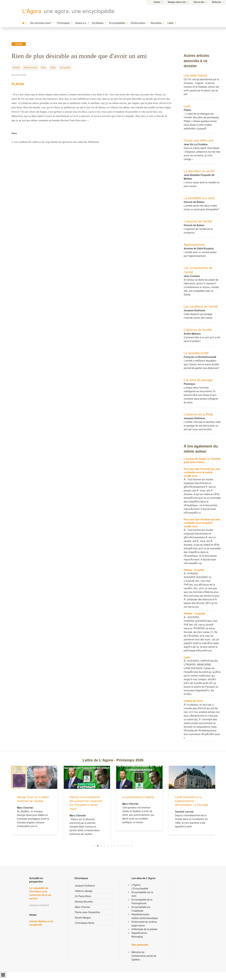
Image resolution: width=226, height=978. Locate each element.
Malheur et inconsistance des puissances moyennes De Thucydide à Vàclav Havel (33, 803)
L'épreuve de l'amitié (198, 329)
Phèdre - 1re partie (194, 613)
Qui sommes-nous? (40, 23)
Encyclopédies (117, 23)
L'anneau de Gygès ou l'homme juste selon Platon (202, 460)
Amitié (18, 44)
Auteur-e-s (80, 23)
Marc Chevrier (82, 907)
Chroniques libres (84, 923)
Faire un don (199, 2)
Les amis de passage (198, 380)
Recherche (216, 2)
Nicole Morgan (83, 917)
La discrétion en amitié (199, 171)
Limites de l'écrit (193, 701)
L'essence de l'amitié (198, 221)
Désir (53, 67)
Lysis (187, 106)
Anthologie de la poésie (144, 929)
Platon (18, 84)
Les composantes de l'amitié (198, 269)
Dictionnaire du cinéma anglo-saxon (144, 923)
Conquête (65, 67)
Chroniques (63, 23)
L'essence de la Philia (198, 414)
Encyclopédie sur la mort (142, 894)
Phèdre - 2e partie (194, 570)
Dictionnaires (138, 23)
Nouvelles (156, 23)
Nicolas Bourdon (84, 901)
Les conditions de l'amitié (201, 306)
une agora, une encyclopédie (79, 10)
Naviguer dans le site (177, 2)
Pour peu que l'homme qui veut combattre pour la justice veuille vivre (202, 472)
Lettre (170, 23)
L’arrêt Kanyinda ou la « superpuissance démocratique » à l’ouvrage (139, 801)
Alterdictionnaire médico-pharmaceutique (144, 916)
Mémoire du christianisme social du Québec (143, 955)
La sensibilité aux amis (199, 198)
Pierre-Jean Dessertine (87, 912)
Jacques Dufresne (85, 885)
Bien (43, 67)
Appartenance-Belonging (139, 934)
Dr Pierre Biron (83, 896)
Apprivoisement (194, 244)
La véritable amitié (196, 353)
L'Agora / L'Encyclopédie (139, 886)
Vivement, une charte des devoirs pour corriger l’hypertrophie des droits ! (190, 777)
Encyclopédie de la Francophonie (141, 901)
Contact (157, 2)
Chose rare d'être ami (198, 140)
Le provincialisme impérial (85, 797)
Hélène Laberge (84, 891)
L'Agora (31, 10)
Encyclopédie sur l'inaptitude (140, 908)
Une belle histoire (195, 75)
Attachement (30, 67)
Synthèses (97, 23)
